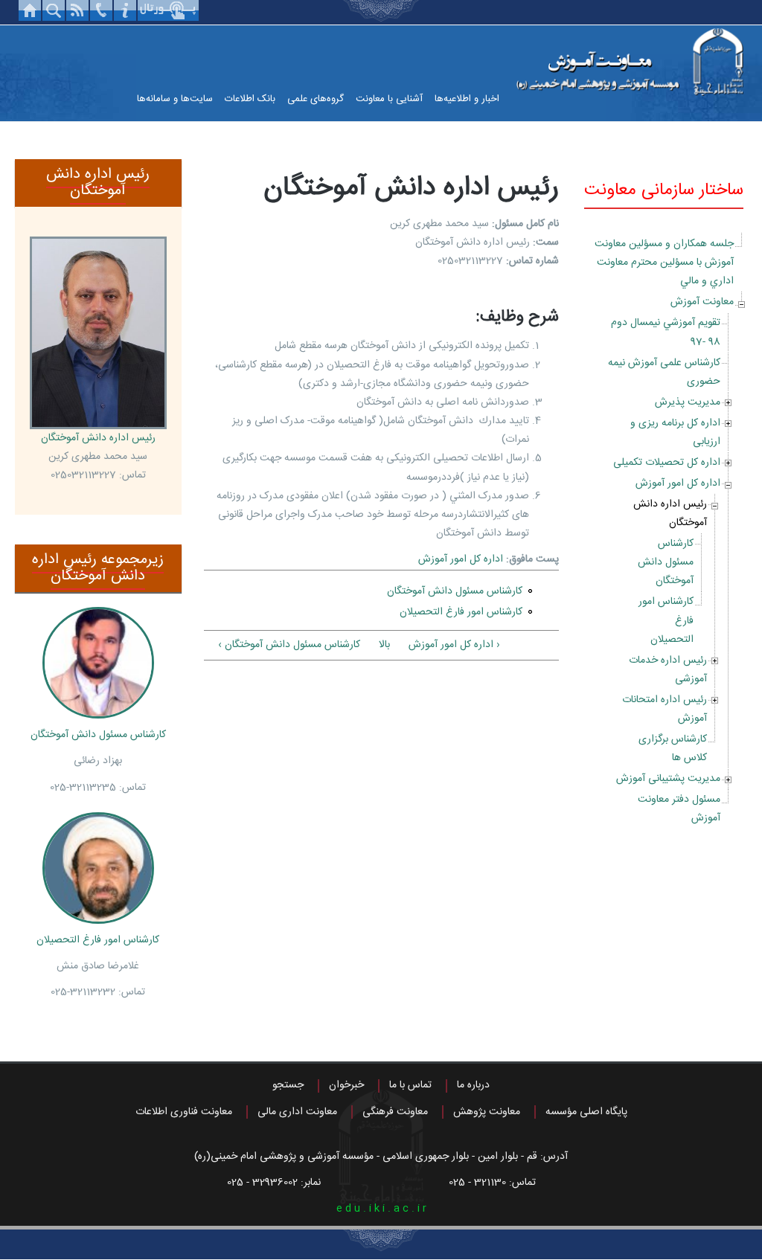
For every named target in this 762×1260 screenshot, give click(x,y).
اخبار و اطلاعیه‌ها (467, 99)
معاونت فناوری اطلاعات (183, 1112)
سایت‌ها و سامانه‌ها (175, 99)
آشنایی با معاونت (389, 99)
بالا (384, 645)
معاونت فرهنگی (395, 1112)
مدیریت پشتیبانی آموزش (668, 779)
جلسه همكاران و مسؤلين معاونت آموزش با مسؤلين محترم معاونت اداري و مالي (664, 262)
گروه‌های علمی (315, 99)
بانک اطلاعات (250, 99)
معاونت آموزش (702, 302)
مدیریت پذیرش (687, 402)
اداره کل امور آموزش (677, 483)
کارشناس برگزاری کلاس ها (672, 748)
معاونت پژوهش (486, 1112)
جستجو (288, 1085)
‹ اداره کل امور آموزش (454, 645)
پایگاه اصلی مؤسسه (586, 1112)
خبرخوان (346, 1085)
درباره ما (473, 1085)
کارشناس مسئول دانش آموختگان (666, 562)
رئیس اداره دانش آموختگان (670, 513)
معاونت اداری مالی (297, 1112)
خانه (30, 10)
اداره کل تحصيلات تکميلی (666, 463)
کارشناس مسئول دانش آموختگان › (289, 645)
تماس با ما (410, 1085)
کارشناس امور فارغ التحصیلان (461, 612)
